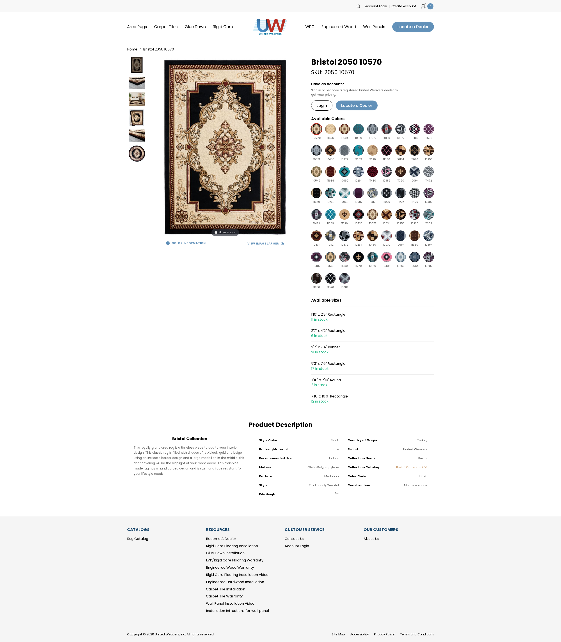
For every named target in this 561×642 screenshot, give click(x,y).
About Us (371, 538)
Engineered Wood (338, 26)
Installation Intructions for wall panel (237, 610)
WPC (309, 26)
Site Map (338, 634)
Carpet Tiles (166, 26)
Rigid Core (223, 26)
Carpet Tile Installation (225, 589)
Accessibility (359, 634)
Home (132, 49)
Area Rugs (137, 26)
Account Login (376, 6)
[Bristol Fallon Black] (137, 65)
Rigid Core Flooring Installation (232, 545)
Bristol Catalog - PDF (411, 467)
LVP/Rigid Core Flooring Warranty (234, 560)
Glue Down (195, 26)
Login (322, 105)
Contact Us (294, 538)
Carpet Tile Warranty (224, 596)
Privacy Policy (384, 634)
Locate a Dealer (413, 26)
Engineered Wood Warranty (230, 567)
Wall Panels (374, 26)
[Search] (358, 6)
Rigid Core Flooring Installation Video (237, 574)
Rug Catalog (137, 538)
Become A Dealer (221, 538)
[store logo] (269, 27)
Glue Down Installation (225, 553)
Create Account (403, 6)
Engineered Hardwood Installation (235, 581)
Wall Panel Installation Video (230, 603)
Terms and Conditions (417, 634)
